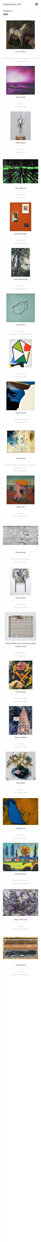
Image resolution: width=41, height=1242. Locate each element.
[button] (36, 4)
